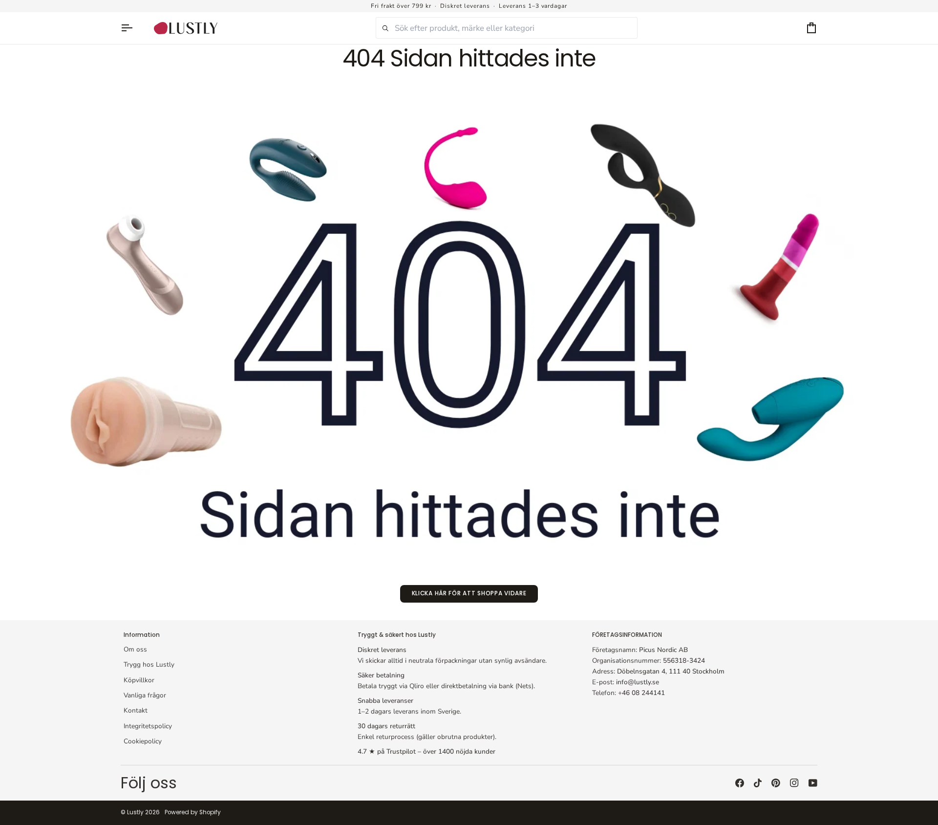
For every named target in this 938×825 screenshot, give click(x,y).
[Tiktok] (758, 783)
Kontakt (136, 710)
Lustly (135, 812)
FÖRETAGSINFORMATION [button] (627, 635)
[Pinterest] (775, 783)
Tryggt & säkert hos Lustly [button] (397, 635)
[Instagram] (794, 783)
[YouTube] (813, 783)
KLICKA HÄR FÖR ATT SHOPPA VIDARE (469, 593)
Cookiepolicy (143, 741)
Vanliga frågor (145, 695)
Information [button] (142, 635)
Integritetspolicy (148, 726)
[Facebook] (739, 783)
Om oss (135, 649)
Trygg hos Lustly (149, 664)
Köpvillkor (139, 680)
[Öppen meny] (131, 28)
